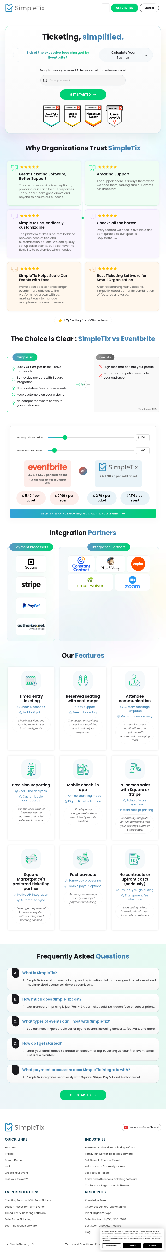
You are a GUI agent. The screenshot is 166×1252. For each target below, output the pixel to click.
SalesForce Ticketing (18, 1219)
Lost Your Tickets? (16, 1179)
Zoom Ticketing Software (21, 1226)
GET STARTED (80, 94)
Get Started (124, 8)
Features (10, 1147)
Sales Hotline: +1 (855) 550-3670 (105, 1219)
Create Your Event (16, 1173)
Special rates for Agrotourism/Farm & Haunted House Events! (80, 513)
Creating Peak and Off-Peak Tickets (28, 1200)
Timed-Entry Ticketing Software (25, 1213)
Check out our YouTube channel (105, 1207)
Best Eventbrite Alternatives (103, 1226)
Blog (87, 1232)
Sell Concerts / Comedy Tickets (105, 1166)
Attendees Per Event (29, 450)
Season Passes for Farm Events (25, 1207)
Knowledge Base (95, 1200)
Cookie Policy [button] (123, 1238)
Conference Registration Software (107, 1185)
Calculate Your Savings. (123, 55)
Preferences (112, 1246)
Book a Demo (13, 1160)
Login (8, 1166)
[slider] (65, 437)
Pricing (9, 1154)
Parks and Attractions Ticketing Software (111, 1179)
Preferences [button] (106, 1240)
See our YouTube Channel (144, 1127)
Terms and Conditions (79, 1244)
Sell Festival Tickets (97, 1173)
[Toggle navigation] (105, 8)
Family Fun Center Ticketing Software (109, 1154)
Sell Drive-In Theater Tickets (103, 1160)
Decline (132, 1246)
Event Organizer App (98, 1213)
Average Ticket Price (29, 437)
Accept (152, 1246)
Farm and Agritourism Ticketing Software (111, 1147)
